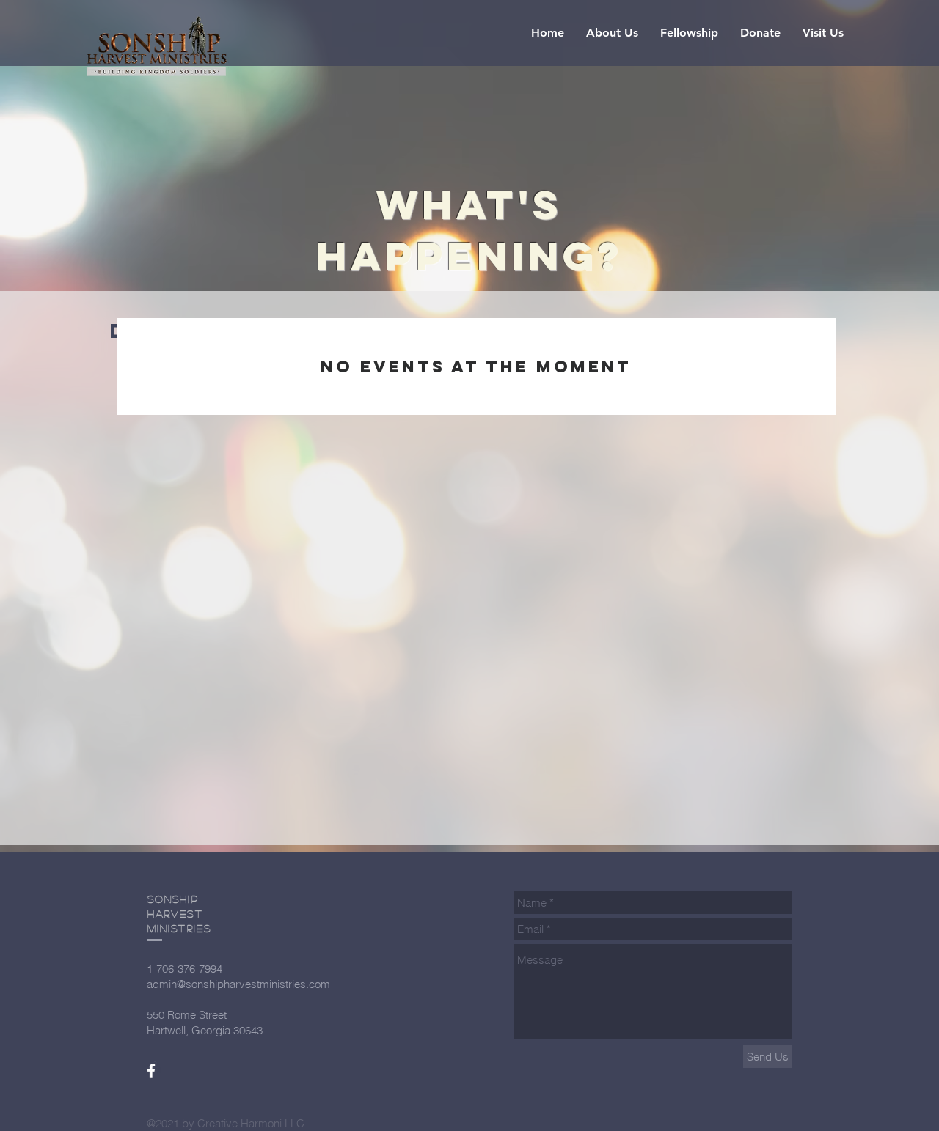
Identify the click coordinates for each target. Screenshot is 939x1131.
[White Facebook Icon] (151, 1070)
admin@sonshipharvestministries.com (238, 984)
